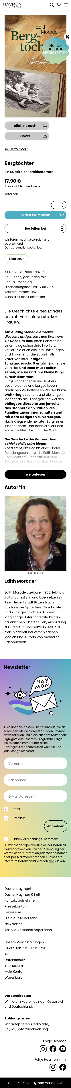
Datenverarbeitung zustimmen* (35, 839)
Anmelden (55, 826)
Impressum (14, 965)
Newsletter (13, 924)
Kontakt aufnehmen (21, 900)
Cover (25, 136)
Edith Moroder (16, 149)
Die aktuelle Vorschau (22, 918)
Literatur (16, 258)
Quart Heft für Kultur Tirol (25, 948)
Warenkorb (14, 977)
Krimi (16, 809)
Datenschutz (15, 959)
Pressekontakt (16, 906)
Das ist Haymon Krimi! (22, 894)
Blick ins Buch (25, 125)
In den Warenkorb (35, 215)
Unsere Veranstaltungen (24, 942)
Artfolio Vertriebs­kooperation (28, 930)
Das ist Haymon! (18, 888)
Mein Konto (13, 971)
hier (51, 861)
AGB (8, 954)
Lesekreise (13, 912)
